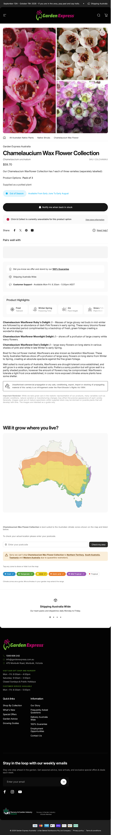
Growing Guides (11, 723)
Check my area (98, 544)
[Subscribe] (64, 782)
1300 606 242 (13, 655)
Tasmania (14, 557)
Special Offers (10, 714)
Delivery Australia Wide (39, 718)
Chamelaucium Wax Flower (66, 137)
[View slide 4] (61, 617)
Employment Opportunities (37, 729)
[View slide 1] (50, 617)
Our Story (35, 705)
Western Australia (31, 557)
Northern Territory (75, 555)
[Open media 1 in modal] (102, 33)
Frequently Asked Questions (39, 711)
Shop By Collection (12, 705)
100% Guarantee (39, 724)
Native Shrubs (43, 137)
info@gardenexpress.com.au (20, 659)
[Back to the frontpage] (4, 137)
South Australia (92, 555)
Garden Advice (10, 718)
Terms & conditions (93, 831)
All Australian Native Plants (22, 137)
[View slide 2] (53, 617)
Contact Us (36, 735)
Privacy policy (78, 831)
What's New (9, 710)
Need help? (102, 230)
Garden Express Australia (17, 146)
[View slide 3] (57, 617)
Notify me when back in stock (57, 207)
